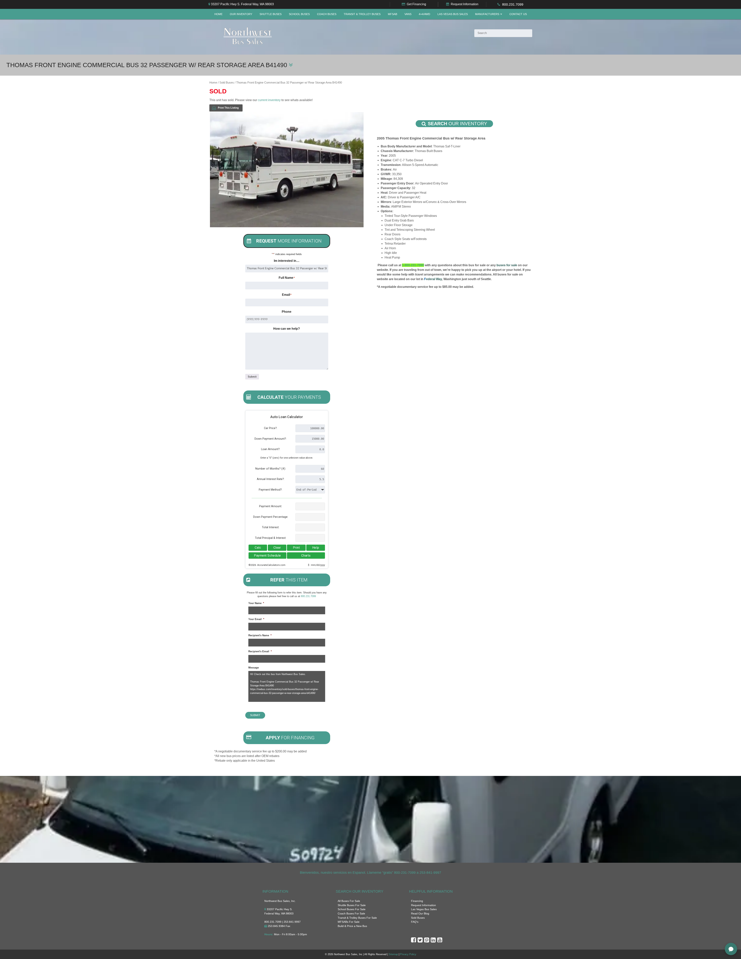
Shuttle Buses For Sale (352, 905)
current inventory (269, 100)
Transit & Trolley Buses (362, 14)
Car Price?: (270, 428)
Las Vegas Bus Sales (452, 14)
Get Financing (416, 4)
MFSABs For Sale (349, 921)
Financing (417, 900)
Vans (407, 14)
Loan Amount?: (270, 449)
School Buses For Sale (351, 909)
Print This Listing (228, 107)
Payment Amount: (270, 506)
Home (218, 14)
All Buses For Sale (349, 900)
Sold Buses (226, 82)
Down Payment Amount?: (271, 438)
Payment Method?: (270, 489)
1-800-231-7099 (413, 265)
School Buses (299, 14)
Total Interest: (270, 527)
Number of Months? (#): (270, 468)
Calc (258, 547)
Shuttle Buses (271, 14)
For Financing (290, 737)
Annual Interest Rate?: (270, 479)
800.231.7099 (512, 4)
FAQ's (414, 921)
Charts (305, 555)
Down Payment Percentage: (270, 517)
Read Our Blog (420, 913)
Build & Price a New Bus (352, 926)
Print (296, 547)
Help (315, 547)
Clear (277, 547)
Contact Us (518, 14)
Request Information (464, 4)
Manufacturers (487, 14)
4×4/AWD (424, 14)
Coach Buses (326, 14)
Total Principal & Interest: (270, 538)
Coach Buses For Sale (351, 913)
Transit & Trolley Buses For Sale (357, 917)
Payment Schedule (267, 555)
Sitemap (393, 954)
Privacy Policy (408, 954)
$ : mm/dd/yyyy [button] (316, 565)
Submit (252, 376)
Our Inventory (241, 14)
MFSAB (392, 14)
